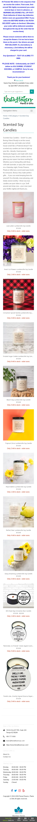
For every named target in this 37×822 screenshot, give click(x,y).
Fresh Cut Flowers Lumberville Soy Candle (18, 269)
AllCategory (13, 116)
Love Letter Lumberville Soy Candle (18, 226)
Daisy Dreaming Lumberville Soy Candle (18, 574)
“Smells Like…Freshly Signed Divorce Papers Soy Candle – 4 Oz (18, 696)
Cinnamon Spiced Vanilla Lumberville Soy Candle (18, 313)
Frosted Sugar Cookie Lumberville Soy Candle (18, 356)
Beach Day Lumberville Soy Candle (18, 400)
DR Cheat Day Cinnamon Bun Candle (18, 611)
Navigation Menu (10, 111)
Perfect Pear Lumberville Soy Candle (18, 530)
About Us (6, 754)
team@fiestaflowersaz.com (15, 741)
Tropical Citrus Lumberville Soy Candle (18, 443)
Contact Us (7, 757)
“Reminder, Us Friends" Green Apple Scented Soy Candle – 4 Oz (18, 646)
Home (5, 116)
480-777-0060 (11, 736)
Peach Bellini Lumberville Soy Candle (18, 487)
